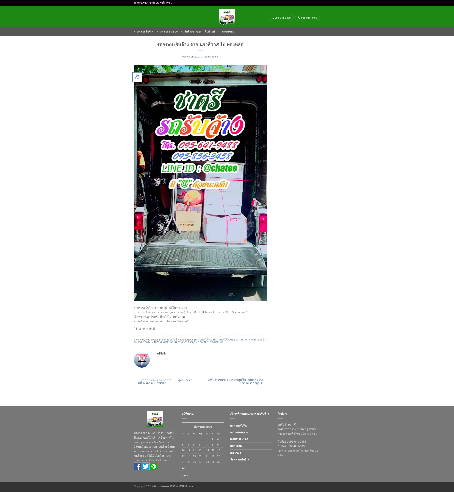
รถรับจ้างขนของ (191, 31)
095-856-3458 (308, 17)
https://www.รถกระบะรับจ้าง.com (173, 486)
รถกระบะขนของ (167, 31)
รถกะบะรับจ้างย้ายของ (210, 342)
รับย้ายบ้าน (211, 31)
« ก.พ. (185, 475)
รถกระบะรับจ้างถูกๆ (186, 342)
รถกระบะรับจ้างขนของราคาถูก (230, 339)
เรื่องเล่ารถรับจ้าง (239, 459)
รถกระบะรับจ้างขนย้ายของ (158, 342)
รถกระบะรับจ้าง (144, 31)
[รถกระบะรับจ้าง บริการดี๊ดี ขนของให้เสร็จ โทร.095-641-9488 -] (227, 16)
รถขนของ (228, 31)
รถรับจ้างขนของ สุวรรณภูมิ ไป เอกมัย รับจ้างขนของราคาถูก (235, 381)
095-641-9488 (282, 17)
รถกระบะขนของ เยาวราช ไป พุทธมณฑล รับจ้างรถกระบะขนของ (164, 381)
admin (215, 56)
